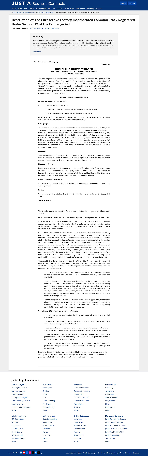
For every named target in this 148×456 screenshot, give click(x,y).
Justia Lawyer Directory (114, 422)
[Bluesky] (36, 452)
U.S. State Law (49, 416)
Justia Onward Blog (112, 435)
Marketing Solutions (94, 8)
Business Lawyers (18, 391)
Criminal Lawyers (18, 394)
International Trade (81, 401)
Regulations (16, 425)
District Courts (17, 435)
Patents (77, 432)
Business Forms (80, 425)
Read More (37, 52)
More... (14, 410)
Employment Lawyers (20, 397)
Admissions (109, 391)
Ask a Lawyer (29, 8)
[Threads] (33, 452)
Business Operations (82, 391)
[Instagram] (30, 452)
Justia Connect (71, 453)
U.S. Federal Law (19, 416)
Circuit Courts (17, 432)
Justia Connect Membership (115, 419)
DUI (44, 397)
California (46, 429)
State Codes (47, 422)
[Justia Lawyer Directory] (41, 452)
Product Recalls (79, 429)
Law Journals (110, 401)
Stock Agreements (52, 28)
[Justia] (21, 3)
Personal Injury (48, 407)
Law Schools (57, 8)
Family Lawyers (17, 404)
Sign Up (132, 3)
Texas (45, 438)
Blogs (107, 404)
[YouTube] (24, 452)
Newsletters (80, 8)
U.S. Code (15, 422)
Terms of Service (107, 453)
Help (98, 453)
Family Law (47, 404)
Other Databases (81, 416)
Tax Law (77, 407)
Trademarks (78, 435)
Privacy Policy (119, 453)
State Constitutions (50, 419)
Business (78, 384)
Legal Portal (82, 453)
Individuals (47, 384)
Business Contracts (29, 12)
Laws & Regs (69, 8)
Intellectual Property (82, 397)
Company (91, 453)
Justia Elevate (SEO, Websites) (116, 429)
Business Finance (36, 28)
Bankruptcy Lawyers (19, 388)
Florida (45, 432)
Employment (78, 394)
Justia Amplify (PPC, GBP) (114, 432)
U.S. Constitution (18, 419)
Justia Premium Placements (115, 425)
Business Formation (81, 388)
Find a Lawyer (17, 8)
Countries (77, 438)
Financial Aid (109, 394)
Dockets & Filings (18, 438)
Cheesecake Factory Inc (45, 12)
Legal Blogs (78, 422)
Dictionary (109, 388)
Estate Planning (49, 401)
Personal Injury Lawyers (21, 407)
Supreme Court (17, 429)
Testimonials (110, 438)
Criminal (46, 391)
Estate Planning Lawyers (21, 401)
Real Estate (78, 404)
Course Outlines (111, 397)
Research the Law (43, 8)
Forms (19, 12)
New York (46, 435)
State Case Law (48, 425)
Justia (13, 12)
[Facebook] (27, 452)
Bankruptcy (47, 388)
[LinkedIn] (21, 452)
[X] (38, 452)
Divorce (46, 394)
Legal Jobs (78, 419)
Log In (123, 3)
